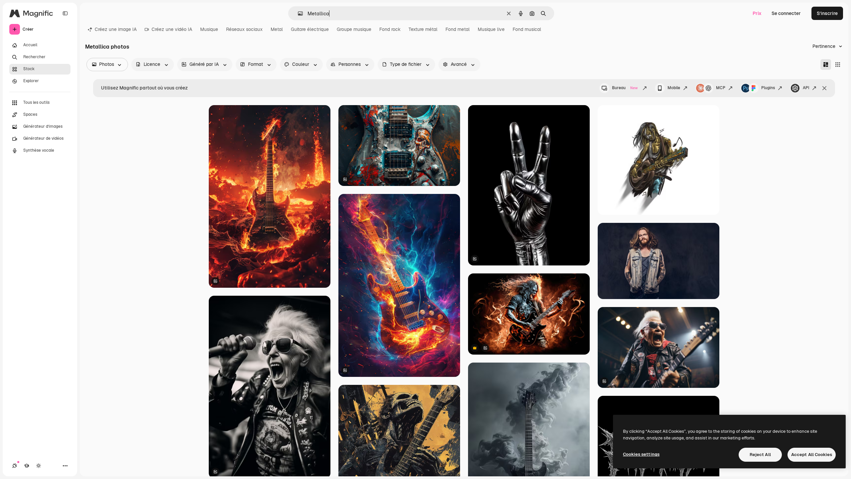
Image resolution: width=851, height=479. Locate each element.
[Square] (837, 64)
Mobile (674, 87)
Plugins (768, 87)
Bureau (625, 87)
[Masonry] (825, 64)
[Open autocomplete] (298, 13)
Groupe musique (354, 29)
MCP (720, 87)
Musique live (491, 29)
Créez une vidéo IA (172, 29)
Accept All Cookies (811, 454)
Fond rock (390, 29)
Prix (757, 13)
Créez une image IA (116, 29)
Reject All (760, 454)
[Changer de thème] (38, 465)
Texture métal (423, 29)
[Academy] (26, 465)
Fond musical (527, 29)
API (806, 87)
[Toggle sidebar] (65, 13)
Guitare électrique (310, 29)
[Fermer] (824, 88)
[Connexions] (14, 465)
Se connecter (786, 13)
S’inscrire (827, 13)
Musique (209, 29)
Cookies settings (641, 454)
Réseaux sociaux (244, 29)
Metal (277, 29)
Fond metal (457, 29)
